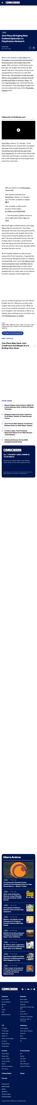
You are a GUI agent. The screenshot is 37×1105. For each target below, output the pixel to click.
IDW (3, 1012)
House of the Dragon (8, 1038)
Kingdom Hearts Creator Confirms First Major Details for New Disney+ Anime (18, 416)
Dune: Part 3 (24, 1014)
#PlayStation (26, 188)
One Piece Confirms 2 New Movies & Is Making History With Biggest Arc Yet (14, 958)
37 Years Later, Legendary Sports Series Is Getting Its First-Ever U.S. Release (14, 947)
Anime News (5, 1053)
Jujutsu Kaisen (6, 1061)
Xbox (21, 1036)
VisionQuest (5, 1046)
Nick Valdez (5, 46)
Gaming (23, 1025)
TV (3, 1025)
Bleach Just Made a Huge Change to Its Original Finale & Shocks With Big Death (13, 922)
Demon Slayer (6, 1058)
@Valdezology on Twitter (14, 316)
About (4, 1089)
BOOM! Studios (6, 1014)
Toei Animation (10, 83)
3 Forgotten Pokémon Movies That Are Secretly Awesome (13, 910)
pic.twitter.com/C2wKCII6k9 (15, 211)
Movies (23, 996)
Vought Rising (6, 1043)
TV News (4, 1028)
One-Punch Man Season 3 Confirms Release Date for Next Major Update (18, 424)
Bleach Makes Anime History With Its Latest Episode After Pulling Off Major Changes (19, 407)
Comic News (5, 999)
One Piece (23, 57)
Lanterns (4, 1041)
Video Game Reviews (26, 1031)
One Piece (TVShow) (12, 326)
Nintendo (22, 1033)
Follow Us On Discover (12, 333)
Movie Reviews (24, 1002)
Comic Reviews (6, 1002)
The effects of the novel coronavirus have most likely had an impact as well (18, 263)
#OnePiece (9, 197)
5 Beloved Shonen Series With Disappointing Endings (16, 441)
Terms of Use (6, 473)
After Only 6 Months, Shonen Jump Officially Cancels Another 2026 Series (12, 897)
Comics (5, 996)
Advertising (5, 1086)
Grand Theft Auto (25, 1066)
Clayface (22, 1011)
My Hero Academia (7, 1066)
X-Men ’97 (5, 1036)
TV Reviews (5, 1031)
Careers (4, 1091)
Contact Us (5, 1084)
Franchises (25, 1051)
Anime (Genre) (6, 324)
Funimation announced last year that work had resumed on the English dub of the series (17, 62)
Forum (4, 1078)
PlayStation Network (24, 326)
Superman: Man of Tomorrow (25, 1020)
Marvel (4, 1004)
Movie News (23, 999)
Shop (22, 1073)
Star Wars (23, 1058)
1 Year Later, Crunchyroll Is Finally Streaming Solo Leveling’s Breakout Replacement (13, 971)
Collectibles (6, 1073)
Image (3, 1009)
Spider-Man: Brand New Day (27, 1008)
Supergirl (22, 1004)
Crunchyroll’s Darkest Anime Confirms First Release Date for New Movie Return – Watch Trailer (17, 884)
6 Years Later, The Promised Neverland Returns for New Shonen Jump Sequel (18, 433)
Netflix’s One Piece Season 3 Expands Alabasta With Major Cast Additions (13, 935)
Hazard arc (10, 153)
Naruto (4, 1064)
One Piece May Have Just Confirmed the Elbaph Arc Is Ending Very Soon (15, 345)
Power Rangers (24, 1064)
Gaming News (24, 1028)
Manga (11, 324)
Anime (4, 32)
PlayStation (23, 1038)
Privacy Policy (23, 473)
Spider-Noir (5, 1033)
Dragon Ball (5, 1056)
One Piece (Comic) (19, 324)
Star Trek (23, 1061)
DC (3, 1007)
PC (21, 1041)
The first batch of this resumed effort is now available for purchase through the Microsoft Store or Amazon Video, (18, 77)
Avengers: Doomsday (26, 1016)
